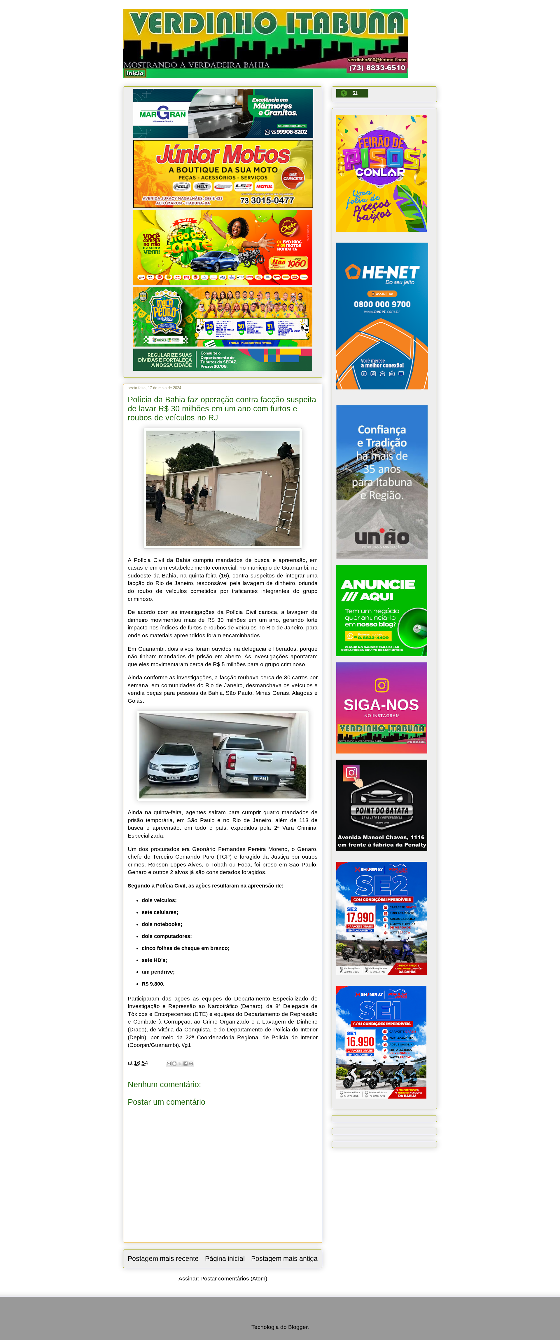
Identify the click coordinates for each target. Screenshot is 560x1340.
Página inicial (225, 1258)
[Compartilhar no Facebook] (185, 1063)
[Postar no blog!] (174, 1063)
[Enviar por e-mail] (169, 1063)
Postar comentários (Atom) (233, 1278)
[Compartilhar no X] (180, 1063)
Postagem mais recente (163, 1258)
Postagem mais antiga (284, 1258)
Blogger (297, 1327)
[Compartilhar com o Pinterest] (191, 1063)
